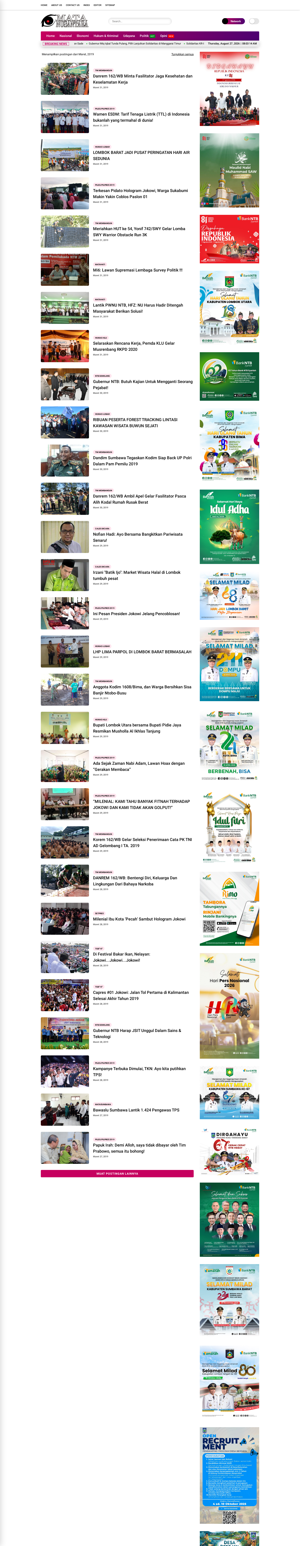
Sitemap (110, 5)
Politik (147, 36)
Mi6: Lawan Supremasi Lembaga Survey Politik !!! (137, 270)
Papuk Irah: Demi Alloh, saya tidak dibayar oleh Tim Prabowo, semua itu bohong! (139, 1148)
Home (44, 5)
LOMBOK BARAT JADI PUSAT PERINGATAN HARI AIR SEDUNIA (141, 155)
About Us (56, 5)
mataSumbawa (103, 1104)
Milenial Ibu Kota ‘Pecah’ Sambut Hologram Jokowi (139, 919)
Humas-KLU (101, 338)
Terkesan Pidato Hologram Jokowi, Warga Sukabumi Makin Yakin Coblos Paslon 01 (140, 193)
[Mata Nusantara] (64, 26)
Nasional (66, 36)
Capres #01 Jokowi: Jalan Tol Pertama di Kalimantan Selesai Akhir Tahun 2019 (141, 995)
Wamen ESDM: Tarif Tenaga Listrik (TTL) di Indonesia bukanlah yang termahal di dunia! (141, 117)
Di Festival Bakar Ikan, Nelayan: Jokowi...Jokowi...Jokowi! (121, 957)
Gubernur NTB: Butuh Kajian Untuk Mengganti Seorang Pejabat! (143, 384)
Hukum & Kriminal (106, 36)
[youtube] (251, 4)
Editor (97, 5)
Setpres (99, 913)
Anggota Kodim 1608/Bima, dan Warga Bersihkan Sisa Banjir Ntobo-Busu (142, 689)
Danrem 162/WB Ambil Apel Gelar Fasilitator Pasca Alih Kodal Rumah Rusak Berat (139, 499)
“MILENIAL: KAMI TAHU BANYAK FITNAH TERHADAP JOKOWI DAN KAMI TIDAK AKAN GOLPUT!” (141, 804)
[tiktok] (257, 4)
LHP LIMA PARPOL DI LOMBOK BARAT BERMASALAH (142, 651)
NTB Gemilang (102, 376)
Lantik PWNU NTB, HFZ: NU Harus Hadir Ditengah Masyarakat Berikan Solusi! (138, 308)
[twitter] (239, 4)
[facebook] (233, 4)
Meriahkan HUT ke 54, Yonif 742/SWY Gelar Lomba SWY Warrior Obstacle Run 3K (139, 231)
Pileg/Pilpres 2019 (104, 108)
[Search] (168, 21)
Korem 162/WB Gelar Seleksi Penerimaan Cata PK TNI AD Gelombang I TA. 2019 (142, 842)
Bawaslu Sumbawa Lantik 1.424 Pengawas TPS (136, 1110)
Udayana (129, 36)
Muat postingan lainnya (117, 1173)
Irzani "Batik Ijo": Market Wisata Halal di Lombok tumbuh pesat (136, 575)
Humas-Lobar (102, 147)
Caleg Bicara (102, 528)
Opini (166, 36)
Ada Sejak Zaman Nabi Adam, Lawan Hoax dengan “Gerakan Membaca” (139, 766)
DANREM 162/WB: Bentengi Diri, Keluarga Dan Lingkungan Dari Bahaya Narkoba (135, 880)
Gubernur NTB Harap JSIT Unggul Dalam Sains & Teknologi (137, 1033)
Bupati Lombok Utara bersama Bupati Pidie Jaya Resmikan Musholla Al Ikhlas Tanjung (137, 728)
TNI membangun (103, 70)
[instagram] (245, 4)
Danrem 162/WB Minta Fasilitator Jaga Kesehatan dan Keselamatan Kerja (142, 79)
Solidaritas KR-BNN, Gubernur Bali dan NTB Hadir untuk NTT (159, 43)
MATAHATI (100, 264)
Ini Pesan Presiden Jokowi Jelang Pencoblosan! (136, 613)
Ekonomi (83, 36)
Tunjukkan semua (182, 54)
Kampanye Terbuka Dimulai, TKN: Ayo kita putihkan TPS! (139, 1071)
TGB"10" (99, 948)
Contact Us (73, 5)
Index (86, 5)
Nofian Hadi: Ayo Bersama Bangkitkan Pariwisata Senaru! (138, 537)
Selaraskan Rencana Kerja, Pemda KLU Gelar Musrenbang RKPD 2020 (134, 346)
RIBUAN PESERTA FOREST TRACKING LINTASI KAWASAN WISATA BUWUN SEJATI (135, 422)
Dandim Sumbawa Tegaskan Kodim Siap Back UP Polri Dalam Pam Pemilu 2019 (142, 460)
